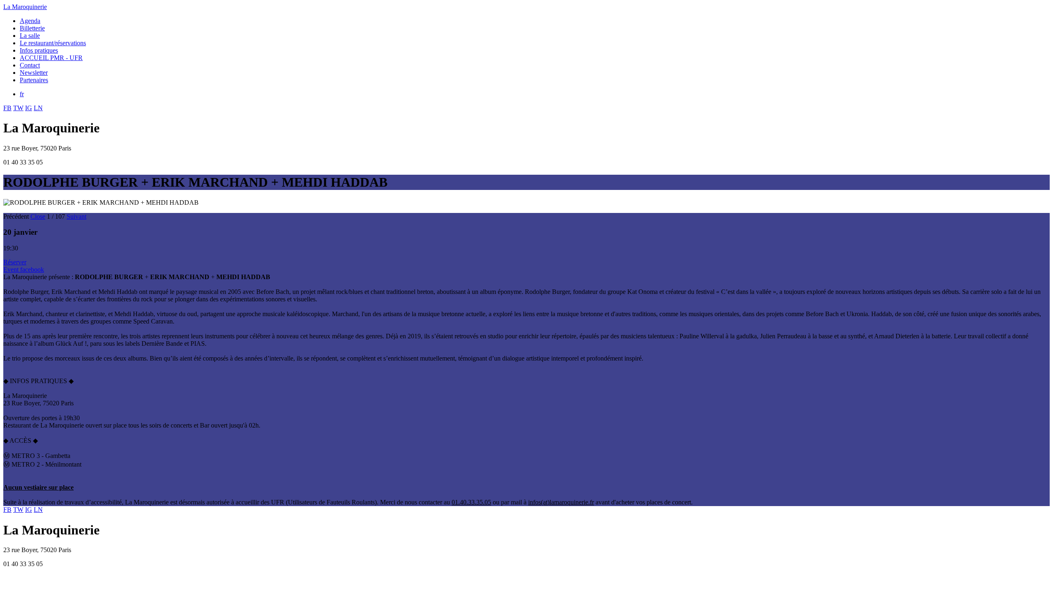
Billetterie (32, 28)
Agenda (30, 20)
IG (28, 107)
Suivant (76, 216)
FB (7, 107)
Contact (30, 65)
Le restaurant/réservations (53, 42)
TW (18, 107)
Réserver (14, 262)
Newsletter (34, 72)
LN (38, 107)
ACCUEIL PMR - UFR (51, 57)
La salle (30, 35)
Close (37, 216)
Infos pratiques (39, 50)
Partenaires (34, 79)
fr (22, 93)
